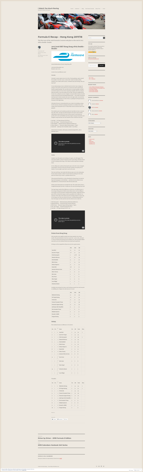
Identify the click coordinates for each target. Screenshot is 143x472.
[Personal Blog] (104, 466)
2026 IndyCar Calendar (93, 89)
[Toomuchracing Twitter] (99, 466)
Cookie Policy (24, 470)
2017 (39, 55)
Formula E (42, 52)
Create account (91, 139)
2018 (39, 52)
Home (72, 8)
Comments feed (92, 142)
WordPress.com (92, 143)
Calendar (77, 8)
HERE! (61, 458)
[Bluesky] (97, 466)
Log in (90, 140)
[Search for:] (95, 37)
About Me (97, 8)
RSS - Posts (91, 77)
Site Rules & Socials (89, 8)
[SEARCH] (104, 38)
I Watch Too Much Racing (48, 8)
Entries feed (91, 141)
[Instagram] (101, 466)
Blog (83, 8)
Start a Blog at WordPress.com (53, 466)
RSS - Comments (92, 78)
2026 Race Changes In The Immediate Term (97, 88)
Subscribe (101, 65)
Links (104, 8)
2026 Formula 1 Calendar (93, 90)
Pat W (39, 49)
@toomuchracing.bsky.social (93, 58)
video (42, 56)
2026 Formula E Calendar (93, 91)
